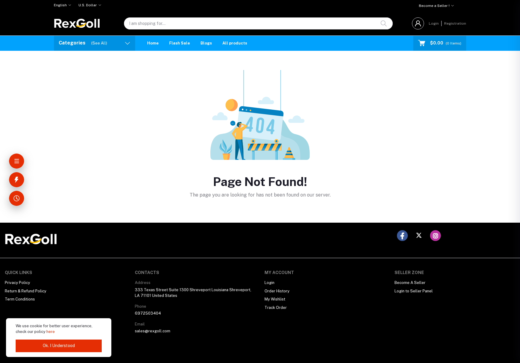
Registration (455, 23)
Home (153, 43)
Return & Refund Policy (25, 291)
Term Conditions (20, 299)
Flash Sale (179, 43)
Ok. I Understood (59, 345)
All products (234, 43)
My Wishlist (275, 299)
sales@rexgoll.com (152, 331)
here (50, 331)
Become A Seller (410, 282)
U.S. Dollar (88, 5)
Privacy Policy (17, 282)
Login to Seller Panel (414, 291)
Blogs (206, 43)
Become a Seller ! (434, 6)
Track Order (276, 307)
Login (434, 23)
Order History (277, 291)
